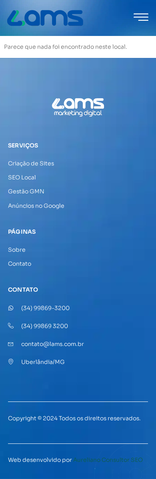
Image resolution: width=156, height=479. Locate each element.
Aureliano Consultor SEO (108, 459)
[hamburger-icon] (141, 19)
